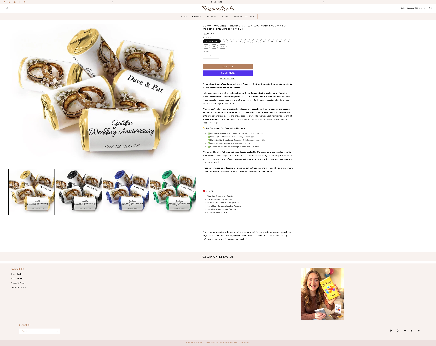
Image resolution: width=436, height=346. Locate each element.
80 (206, 46)
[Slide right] (193, 191)
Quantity (206, 51)
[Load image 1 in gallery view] (32, 192)
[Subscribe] (57, 331)
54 (272, 41)
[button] (7, 8)
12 (232, 41)
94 (214, 46)
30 (256, 41)
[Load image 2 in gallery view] (79, 192)
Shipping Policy (18, 283)
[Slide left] (11, 191)
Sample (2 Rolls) (211, 41)
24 (247, 41)
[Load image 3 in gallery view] (126, 192)
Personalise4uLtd (210, 342)
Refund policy (17, 274)
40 (264, 41)
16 (240, 41)
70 (288, 41)
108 (222, 46)
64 (280, 41)
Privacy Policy (17, 278)
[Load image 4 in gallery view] (173, 192)
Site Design (245, 342)
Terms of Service (18, 287)
